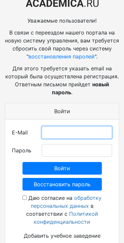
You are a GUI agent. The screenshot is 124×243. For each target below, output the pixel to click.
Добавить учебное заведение (62, 235)
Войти (62, 168)
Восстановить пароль (62, 184)
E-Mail (20, 132)
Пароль (21, 150)
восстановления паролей (61, 56)
